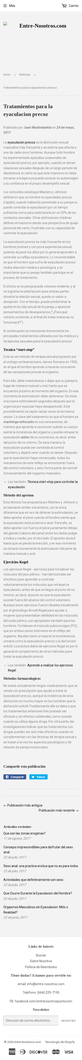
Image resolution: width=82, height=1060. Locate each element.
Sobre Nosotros (41, 961)
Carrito (73, 6)
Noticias (24, 74)
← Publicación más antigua (22, 805)
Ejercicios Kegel (15, 562)
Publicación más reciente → (59, 810)
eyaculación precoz (21, 142)
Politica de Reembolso (41, 967)
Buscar (41, 955)
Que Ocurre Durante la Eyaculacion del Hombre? (37, 893)
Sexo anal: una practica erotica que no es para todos (40, 866)
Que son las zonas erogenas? (24, 833)
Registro (69, 1020)
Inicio (6, 74)
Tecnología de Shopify (60, 1042)
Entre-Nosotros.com (27, 1042)
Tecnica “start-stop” (18, 350)
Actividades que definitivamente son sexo (33, 880)
